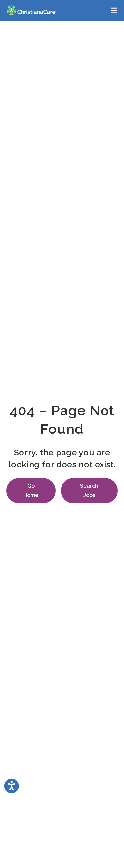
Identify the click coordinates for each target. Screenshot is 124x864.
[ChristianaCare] (31, 10)
